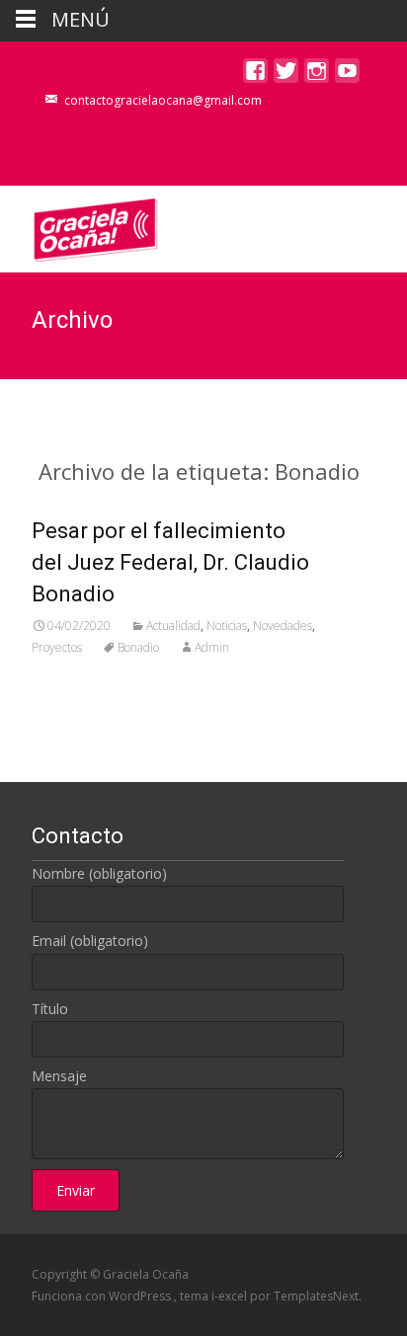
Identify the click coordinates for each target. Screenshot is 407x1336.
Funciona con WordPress (103, 1296)
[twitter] (286, 75)
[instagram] (316, 75)
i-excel (230, 1296)
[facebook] (255, 75)
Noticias (226, 625)
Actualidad (173, 625)
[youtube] (347, 75)
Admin (212, 647)
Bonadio (138, 647)
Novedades (282, 625)
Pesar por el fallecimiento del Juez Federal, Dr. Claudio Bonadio (170, 562)
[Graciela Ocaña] (80, 225)
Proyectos (57, 647)
